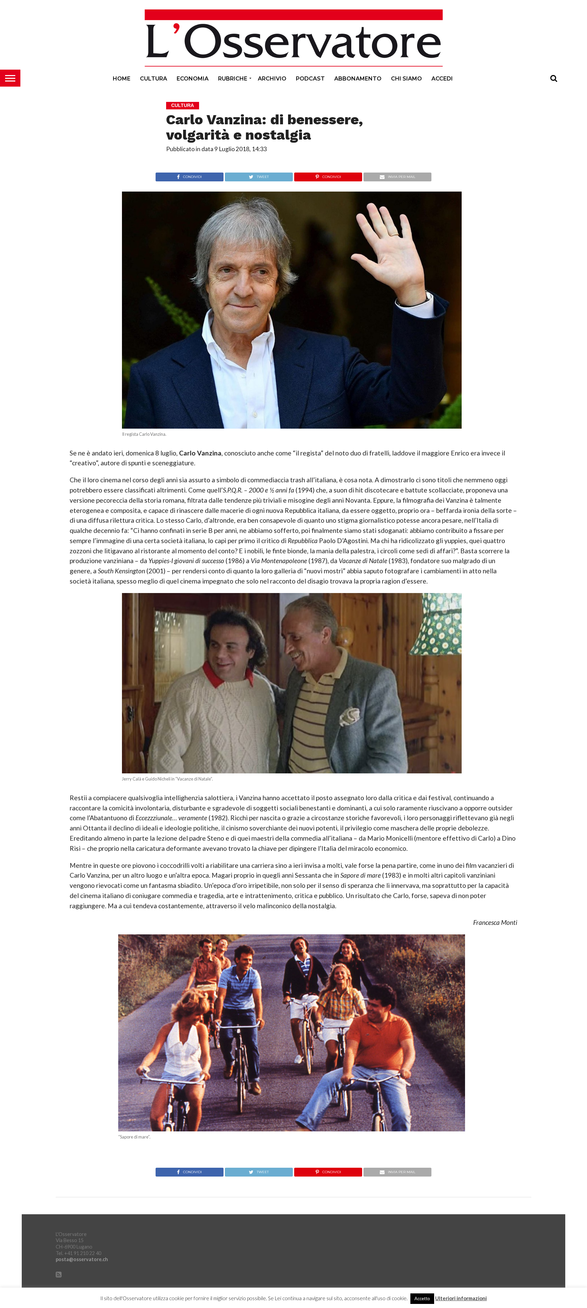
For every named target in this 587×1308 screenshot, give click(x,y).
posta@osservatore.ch (82, 1259)
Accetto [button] (422, 1298)
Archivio (272, 78)
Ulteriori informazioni (461, 1298)
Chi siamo (406, 78)
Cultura (153, 78)
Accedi (442, 78)
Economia (193, 78)
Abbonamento (357, 78)
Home (121, 78)
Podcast (310, 78)
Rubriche (232, 78)
